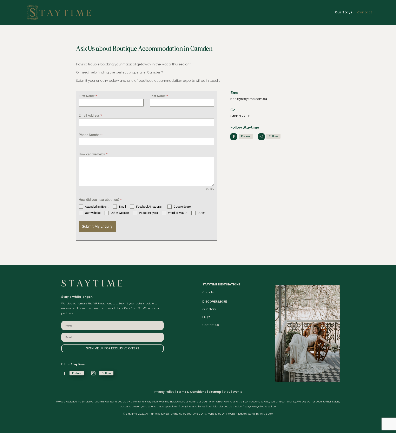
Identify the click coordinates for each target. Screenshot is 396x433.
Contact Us (210, 325)
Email (235, 92)
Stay (227, 392)
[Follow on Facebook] (233, 136)
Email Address (90, 115)
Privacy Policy (164, 392)
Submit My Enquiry (97, 226)
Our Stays (344, 12)
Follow (245, 136)
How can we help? (93, 154)
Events (237, 392)
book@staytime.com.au (248, 99)
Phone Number (91, 135)
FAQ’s (206, 317)
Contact (364, 12)
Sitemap (215, 392)
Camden (209, 292)
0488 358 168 (240, 116)
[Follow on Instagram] (261, 136)
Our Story (209, 309)
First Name (88, 96)
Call (234, 109)
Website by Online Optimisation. (227, 413)
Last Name (159, 96)
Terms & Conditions (191, 392)
